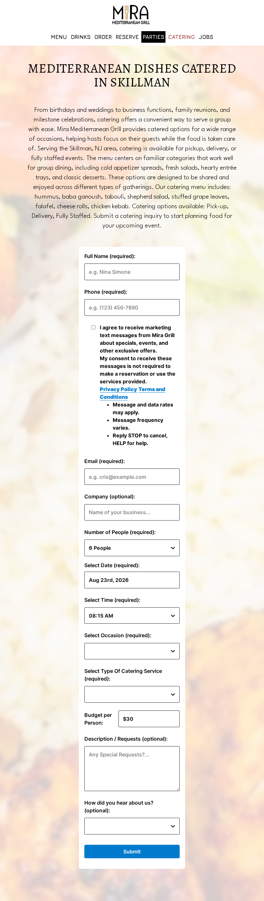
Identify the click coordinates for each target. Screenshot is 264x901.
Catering (181, 37)
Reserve (127, 37)
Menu (59, 37)
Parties (153, 37)
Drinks (80, 37)
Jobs (206, 37)
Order (103, 37)
